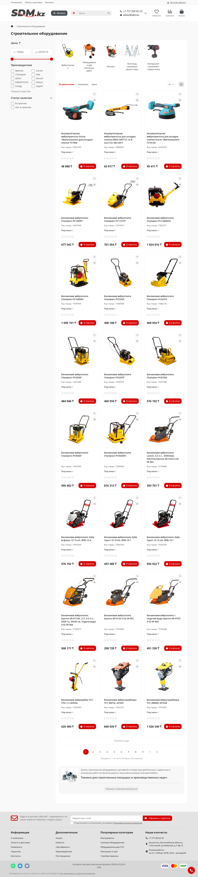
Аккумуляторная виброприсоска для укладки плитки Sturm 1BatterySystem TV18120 (163, 138)
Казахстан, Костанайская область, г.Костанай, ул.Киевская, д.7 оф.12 (166, 844)
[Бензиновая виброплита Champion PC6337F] (121, 351)
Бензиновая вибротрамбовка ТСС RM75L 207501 (120, 701)
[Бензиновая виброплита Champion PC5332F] (121, 273)
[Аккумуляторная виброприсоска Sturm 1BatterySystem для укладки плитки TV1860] (78, 110)
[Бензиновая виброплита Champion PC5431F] (164, 273)
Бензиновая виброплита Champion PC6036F (74, 376)
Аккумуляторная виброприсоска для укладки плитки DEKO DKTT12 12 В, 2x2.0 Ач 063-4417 (120, 138)
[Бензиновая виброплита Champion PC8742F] (164, 351)
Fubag (18, 86)
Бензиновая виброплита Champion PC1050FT (74, 219)
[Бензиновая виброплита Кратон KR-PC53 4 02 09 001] (121, 592)
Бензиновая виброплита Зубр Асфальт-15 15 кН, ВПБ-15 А (77, 539)
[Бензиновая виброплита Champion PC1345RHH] (164, 195)
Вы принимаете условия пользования (77, 873)
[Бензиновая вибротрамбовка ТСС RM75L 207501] (121, 676)
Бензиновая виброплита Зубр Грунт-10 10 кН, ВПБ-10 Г (120, 539)
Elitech (39, 82)
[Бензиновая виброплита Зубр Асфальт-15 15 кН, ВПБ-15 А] (78, 514)
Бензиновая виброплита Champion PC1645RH (74, 298)
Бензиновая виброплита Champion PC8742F (160, 376)
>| (157, 751)
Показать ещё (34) (20, 91)
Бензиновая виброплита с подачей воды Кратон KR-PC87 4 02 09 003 (164, 618)
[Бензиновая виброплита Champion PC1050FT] (78, 195)
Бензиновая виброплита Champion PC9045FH (117, 454)
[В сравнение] (94, 100)
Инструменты (107, 838)
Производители (64, 851)
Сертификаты (63, 847)
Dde (38, 74)
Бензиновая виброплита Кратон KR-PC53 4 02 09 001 (119, 617)
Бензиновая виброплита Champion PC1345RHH (160, 219)
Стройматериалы (109, 856)
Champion (20, 74)
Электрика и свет (109, 851)
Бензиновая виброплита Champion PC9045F (74, 454)
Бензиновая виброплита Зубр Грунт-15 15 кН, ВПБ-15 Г (163, 539)
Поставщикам (63, 856)
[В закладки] (94, 94)
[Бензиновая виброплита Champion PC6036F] (78, 351)
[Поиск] (108, 13)
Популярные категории (117, 832)
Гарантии (16, 851)
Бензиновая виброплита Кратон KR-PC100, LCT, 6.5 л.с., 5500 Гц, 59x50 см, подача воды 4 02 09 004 (78, 620)
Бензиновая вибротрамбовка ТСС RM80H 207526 (163, 701)
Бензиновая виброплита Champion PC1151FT (117, 219)
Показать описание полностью (121, 788)
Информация (20, 832)
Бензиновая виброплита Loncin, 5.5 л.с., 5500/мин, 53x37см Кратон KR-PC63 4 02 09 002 (163, 457)
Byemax (19, 70)
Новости (60, 842)
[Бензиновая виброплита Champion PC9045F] (78, 429)
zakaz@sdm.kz (131, 15)
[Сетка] (181, 84)
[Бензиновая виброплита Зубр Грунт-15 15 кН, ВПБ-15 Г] (164, 514)
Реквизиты (16, 847)
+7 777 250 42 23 (132, 11)
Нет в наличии (23, 107)
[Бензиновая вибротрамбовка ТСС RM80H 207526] (164, 676)
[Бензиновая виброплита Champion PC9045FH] (121, 429)
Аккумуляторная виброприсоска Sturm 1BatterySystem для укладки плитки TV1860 (77, 138)
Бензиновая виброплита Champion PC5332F (117, 298)
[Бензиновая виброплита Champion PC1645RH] (78, 273)
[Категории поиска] (74, 13)
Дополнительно (67, 832)
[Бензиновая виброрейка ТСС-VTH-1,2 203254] (78, 676)
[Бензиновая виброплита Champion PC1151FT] (121, 195)
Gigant (39, 86)
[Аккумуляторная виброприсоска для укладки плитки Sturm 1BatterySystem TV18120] (164, 110)
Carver (39, 70)
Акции (59, 838)
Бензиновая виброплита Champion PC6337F (117, 376)
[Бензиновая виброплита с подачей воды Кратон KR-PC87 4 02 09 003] (164, 592)
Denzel (39, 78)
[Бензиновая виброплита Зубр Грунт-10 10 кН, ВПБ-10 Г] (121, 514)
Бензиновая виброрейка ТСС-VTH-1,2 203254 (77, 701)
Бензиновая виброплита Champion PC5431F (160, 298)
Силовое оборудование (112, 842)
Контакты (49, 2)
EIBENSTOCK (21, 82)
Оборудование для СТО (112, 847)
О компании (16, 2)
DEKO (18, 78)
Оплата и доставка (33, 2)
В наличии (21, 103)
